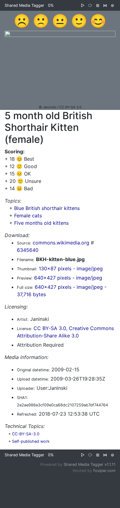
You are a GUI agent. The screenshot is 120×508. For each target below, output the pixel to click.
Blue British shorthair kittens (47, 208)
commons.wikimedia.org (61, 243)
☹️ (22, 21)
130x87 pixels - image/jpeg (71, 268)
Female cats (28, 215)
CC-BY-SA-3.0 (25, 434)
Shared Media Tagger (24, 5)
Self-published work (31, 441)
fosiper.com (104, 470)
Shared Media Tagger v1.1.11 (89, 464)
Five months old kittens (41, 223)
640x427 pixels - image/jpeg (68, 278)
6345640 (27, 250)
